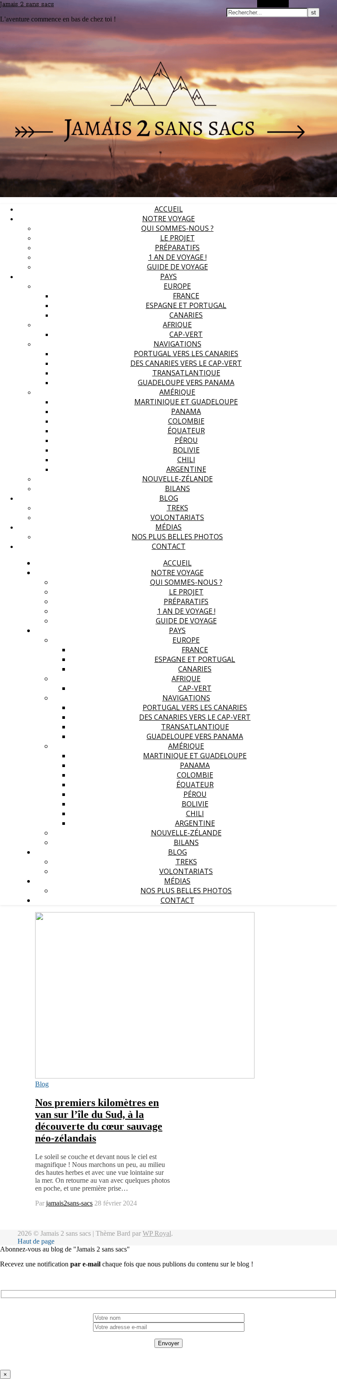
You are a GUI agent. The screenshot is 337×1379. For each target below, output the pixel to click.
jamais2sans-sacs (69, 1203)
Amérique (177, 392)
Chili (186, 459)
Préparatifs (177, 247)
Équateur (186, 430)
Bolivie (186, 450)
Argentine (186, 469)
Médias (168, 527)
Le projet (177, 238)
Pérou (186, 440)
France (186, 296)
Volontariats (177, 517)
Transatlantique (186, 373)
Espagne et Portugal (186, 305)
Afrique (177, 324)
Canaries (186, 315)
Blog (168, 498)
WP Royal (157, 1233)
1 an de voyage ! (177, 257)
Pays (168, 276)
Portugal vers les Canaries (186, 353)
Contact (169, 546)
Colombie (186, 421)
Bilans (177, 488)
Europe (177, 286)
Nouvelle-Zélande (177, 479)
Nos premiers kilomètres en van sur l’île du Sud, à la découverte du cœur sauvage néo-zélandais (98, 1120)
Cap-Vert (186, 334)
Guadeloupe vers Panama (186, 382)
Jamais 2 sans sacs (27, 4)
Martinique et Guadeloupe (186, 402)
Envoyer (168, 1343)
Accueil (168, 209)
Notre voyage (168, 218)
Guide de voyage (177, 267)
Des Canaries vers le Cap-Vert (186, 363)
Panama (186, 411)
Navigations (177, 344)
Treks (177, 508)
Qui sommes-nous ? (177, 228)
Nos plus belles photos (177, 536)
